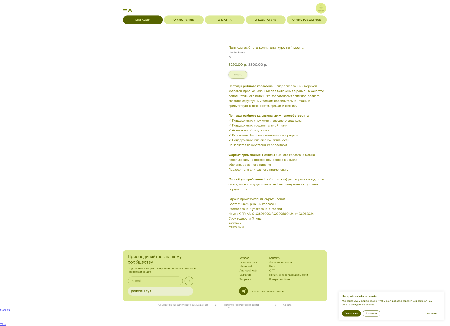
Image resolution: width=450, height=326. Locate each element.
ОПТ (272, 270)
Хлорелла (245, 279)
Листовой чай (248, 270)
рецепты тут (141, 291)
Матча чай (245, 266)
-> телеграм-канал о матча (267, 291)
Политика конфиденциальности (288, 275)
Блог (272, 266)
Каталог (244, 258)
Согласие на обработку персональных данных (183, 305)
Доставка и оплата (280, 262)
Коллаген (245, 275)
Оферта (287, 305)
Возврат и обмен (279, 279)
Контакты (274, 258)
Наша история (248, 262)
